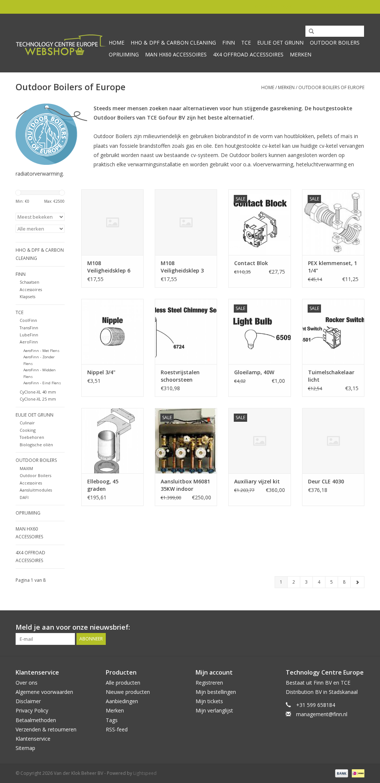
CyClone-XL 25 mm (38, 399)
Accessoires (31, 289)
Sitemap (25, 747)
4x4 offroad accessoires (248, 54)
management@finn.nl (321, 714)
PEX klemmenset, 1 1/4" (332, 267)
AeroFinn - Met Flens (41, 350)
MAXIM (26, 468)
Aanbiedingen (122, 701)
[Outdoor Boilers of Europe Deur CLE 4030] (333, 440)
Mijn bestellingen (216, 691)
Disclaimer (28, 701)
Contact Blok (251, 263)
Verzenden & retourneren (46, 729)
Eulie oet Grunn (280, 42)
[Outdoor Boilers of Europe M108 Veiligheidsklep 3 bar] (186, 222)
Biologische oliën (36, 444)
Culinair (27, 422)
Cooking (28, 430)
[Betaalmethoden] (340, 773)
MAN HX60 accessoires (176, 54)
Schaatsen (29, 282)
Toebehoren (32, 437)
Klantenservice (33, 738)
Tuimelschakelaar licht (331, 376)
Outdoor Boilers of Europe (331, 87)
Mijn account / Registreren (336, 6)
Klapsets (27, 296)
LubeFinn (29, 334)
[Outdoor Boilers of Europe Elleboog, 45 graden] (112, 440)
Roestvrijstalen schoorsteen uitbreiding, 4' (180, 376)
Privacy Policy (32, 710)
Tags (112, 720)
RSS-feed (117, 729)
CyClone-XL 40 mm (38, 392)
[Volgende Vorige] (357, 582)
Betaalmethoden (36, 720)
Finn (228, 42)
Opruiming (124, 54)
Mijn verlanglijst (214, 710)
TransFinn (29, 327)
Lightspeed (145, 773)
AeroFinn (29, 342)
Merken (300, 54)
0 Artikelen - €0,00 (274, 6)
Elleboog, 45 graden (102, 485)
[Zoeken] (308, 31)
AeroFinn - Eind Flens (42, 383)
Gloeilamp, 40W (254, 372)
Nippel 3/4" (101, 372)
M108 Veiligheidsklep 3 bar (182, 267)
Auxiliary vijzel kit (257, 481)
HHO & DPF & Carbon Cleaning (173, 42)
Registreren (209, 682)
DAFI (24, 497)
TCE (246, 42)
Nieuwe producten (128, 691)
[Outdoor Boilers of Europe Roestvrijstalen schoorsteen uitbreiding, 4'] (186, 331)
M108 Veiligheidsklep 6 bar (108, 267)
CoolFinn (28, 320)
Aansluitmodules (36, 490)
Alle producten (123, 682)
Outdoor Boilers (335, 42)
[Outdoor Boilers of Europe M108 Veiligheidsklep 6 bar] (112, 222)
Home (116, 42)
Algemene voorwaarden (44, 691)
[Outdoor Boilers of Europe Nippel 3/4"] (112, 331)
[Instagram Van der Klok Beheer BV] (358, 627)
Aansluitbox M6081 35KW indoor (185, 485)
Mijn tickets (209, 701)
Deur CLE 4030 (326, 481)
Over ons (26, 682)
